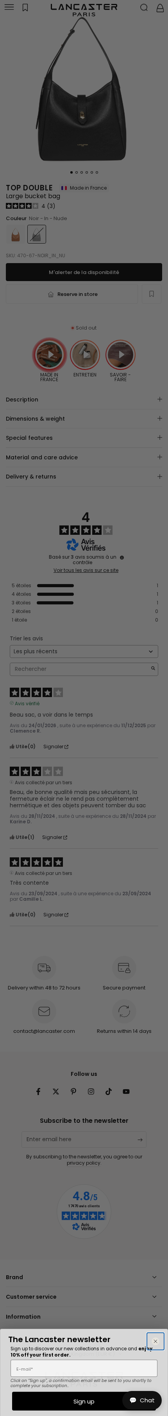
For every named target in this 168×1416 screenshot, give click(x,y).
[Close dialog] (155, 1341)
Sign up (84, 1401)
